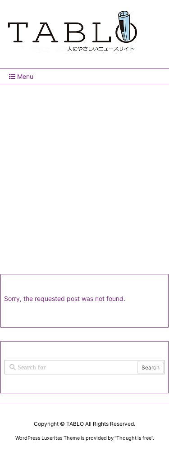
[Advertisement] (84, 173)
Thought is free (133, 438)
